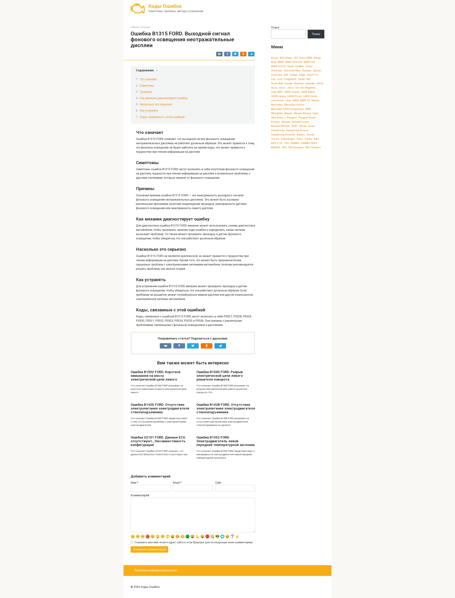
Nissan (288, 113)
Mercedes (277, 104)
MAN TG (305, 100)
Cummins (276, 74)
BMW (281, 62)
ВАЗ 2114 (276, 143)
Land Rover (277, 100)
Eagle (302, 74)
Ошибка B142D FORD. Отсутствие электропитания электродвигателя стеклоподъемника (160, 408)
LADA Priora (295, 96)
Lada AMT (277, 92)
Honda (288, 83)
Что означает (148, 79)
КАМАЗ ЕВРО (309, 143)
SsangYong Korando (283, 134)
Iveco (282, 87)
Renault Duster (300, 121)
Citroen (317, 70)
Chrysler (306, 70)
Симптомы (147, 85)
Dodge (294, 74)
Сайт (218, 482)
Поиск (275, 27)
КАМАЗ (294, 143)
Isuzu (274, 87)
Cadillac (299, 66)
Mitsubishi (277, 113)
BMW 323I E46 (293, 62)
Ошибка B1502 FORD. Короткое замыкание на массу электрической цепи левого (156, 375)
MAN (296, 100)
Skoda (302, 126)
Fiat (273, 79)
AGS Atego (286, 57)
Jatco (290, 87)
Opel (315, 113)
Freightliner (290, 79)
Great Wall (277, 83)
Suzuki (310, 134)
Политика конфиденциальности (155, 570)
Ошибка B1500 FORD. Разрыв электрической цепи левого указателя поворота (219, 375)
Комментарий (140, 495)
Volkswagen (288, 138)
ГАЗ (286, 143)
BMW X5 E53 (278, 66)
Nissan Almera (302, 113)
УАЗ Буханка (296, 147)
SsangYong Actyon (297, 130)
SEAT (294, 126)
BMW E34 (309, 62)
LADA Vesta (310, 96)
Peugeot (292, 117)
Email (177, 482)
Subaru (301, 134)
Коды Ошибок (165, 6)
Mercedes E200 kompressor (287, 109)
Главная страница (140, 27)
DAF (286, 74)
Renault (286, 121)
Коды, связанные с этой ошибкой (162, 117)
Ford (279, 79)
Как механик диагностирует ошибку (164, 98)
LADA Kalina (308, 92)
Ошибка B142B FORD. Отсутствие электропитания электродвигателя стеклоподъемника (225, 408)
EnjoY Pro (312, 74)
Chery (309, 66)
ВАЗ (316, 138)
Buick (290, 66)
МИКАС (275, 147)
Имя (134, 482)
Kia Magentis (308, 87)
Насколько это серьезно (156, 104)
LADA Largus (278, 96)
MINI (308, 109)
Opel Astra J (278, 117)
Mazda (315, 100)
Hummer (299, 83)
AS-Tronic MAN (303, 57)
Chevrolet (276, 70)
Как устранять (149, 110)
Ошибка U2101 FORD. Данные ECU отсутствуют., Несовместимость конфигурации (158, 441)
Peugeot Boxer (307, 117)
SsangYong (277, 130)
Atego (317, 57)
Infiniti (319, 83)
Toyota (275, 138)
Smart (311, 126)
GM (308, 79)
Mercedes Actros (294, 104)
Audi (273, 62)
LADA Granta (291, 92)
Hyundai (310, 83)
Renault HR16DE (280, 126)
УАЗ (284, 147)
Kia (297, 87)
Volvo (299, 138)
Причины (146, 92)
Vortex (308, 138)
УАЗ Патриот (313, 147)
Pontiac (275, 121)
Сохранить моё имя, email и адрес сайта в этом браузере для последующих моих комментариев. (194, 542)
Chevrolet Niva (292, 70)
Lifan (288, 100)
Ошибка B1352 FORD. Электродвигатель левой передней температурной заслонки (225, 441)
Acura (274, 57)
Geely (301, 79)
